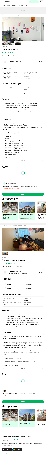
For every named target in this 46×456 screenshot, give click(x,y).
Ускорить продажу (38, 443)
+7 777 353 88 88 (7, 439)
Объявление (35, 1)
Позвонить (23, 194)
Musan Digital (5, 453)
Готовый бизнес (6, 5)
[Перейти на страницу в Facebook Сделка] (17, 439)
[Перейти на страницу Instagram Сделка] (14, 439)
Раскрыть (23, 160)
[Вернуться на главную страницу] (2, 15)
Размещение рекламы (7, 445)
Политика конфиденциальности (25, 443)
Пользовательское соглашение (9, 443)
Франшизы (14, 5)
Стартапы (20, 5)
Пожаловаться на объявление (12, 188)
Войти (41, 1)
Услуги (25, 5)
